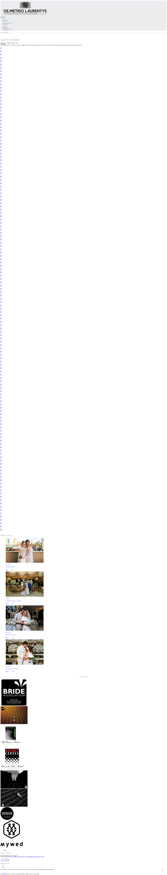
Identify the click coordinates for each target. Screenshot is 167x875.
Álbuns (5, 20)
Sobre (5, 19)
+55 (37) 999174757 (5, 859)
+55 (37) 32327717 (5, 858)
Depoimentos (7, 23)
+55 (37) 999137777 (5, 860)
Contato (5, 24)
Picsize (4, 850)
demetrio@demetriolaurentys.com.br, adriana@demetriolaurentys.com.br (27, 856)
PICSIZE (4, 873)
